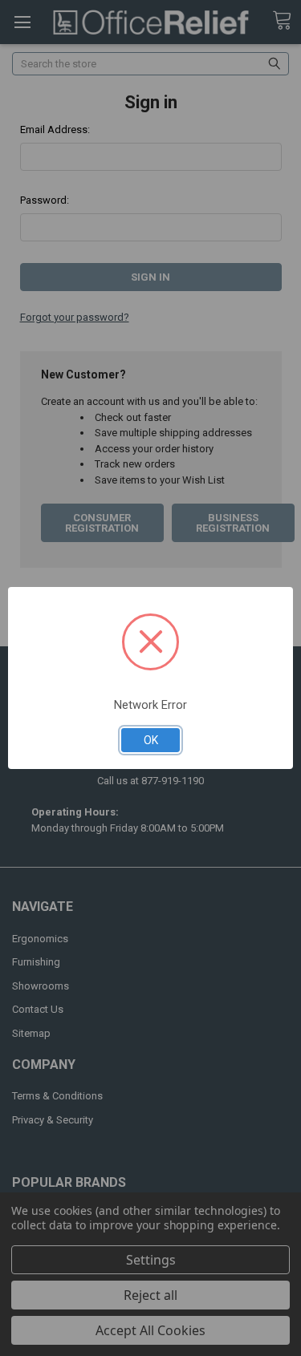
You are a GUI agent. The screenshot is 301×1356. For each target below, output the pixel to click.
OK (151, 740)
